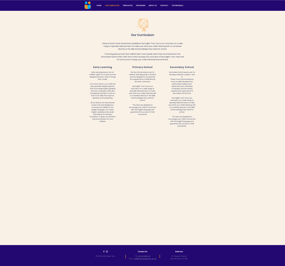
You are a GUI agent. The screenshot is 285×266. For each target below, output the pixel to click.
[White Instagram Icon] (107, 251)
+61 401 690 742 (144, 256)
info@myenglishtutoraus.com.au (145, 259)
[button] (140, 5)
